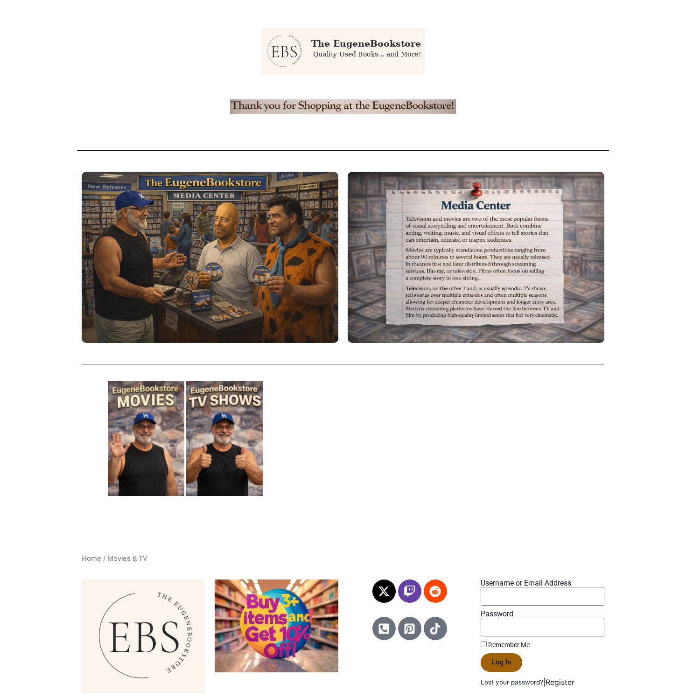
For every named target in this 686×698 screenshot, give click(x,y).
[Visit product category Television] (224, 438)
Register (560, 682)
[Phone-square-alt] (384, 628)
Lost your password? (512, 682)
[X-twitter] (384, 591)
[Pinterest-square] (409, 628)
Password (497, 614)
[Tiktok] (435, 628)
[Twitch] (409, 591)
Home (91, 558)
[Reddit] (435, 591)
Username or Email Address (526, 583)
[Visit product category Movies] (146, 438)
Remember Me (508, 645)
